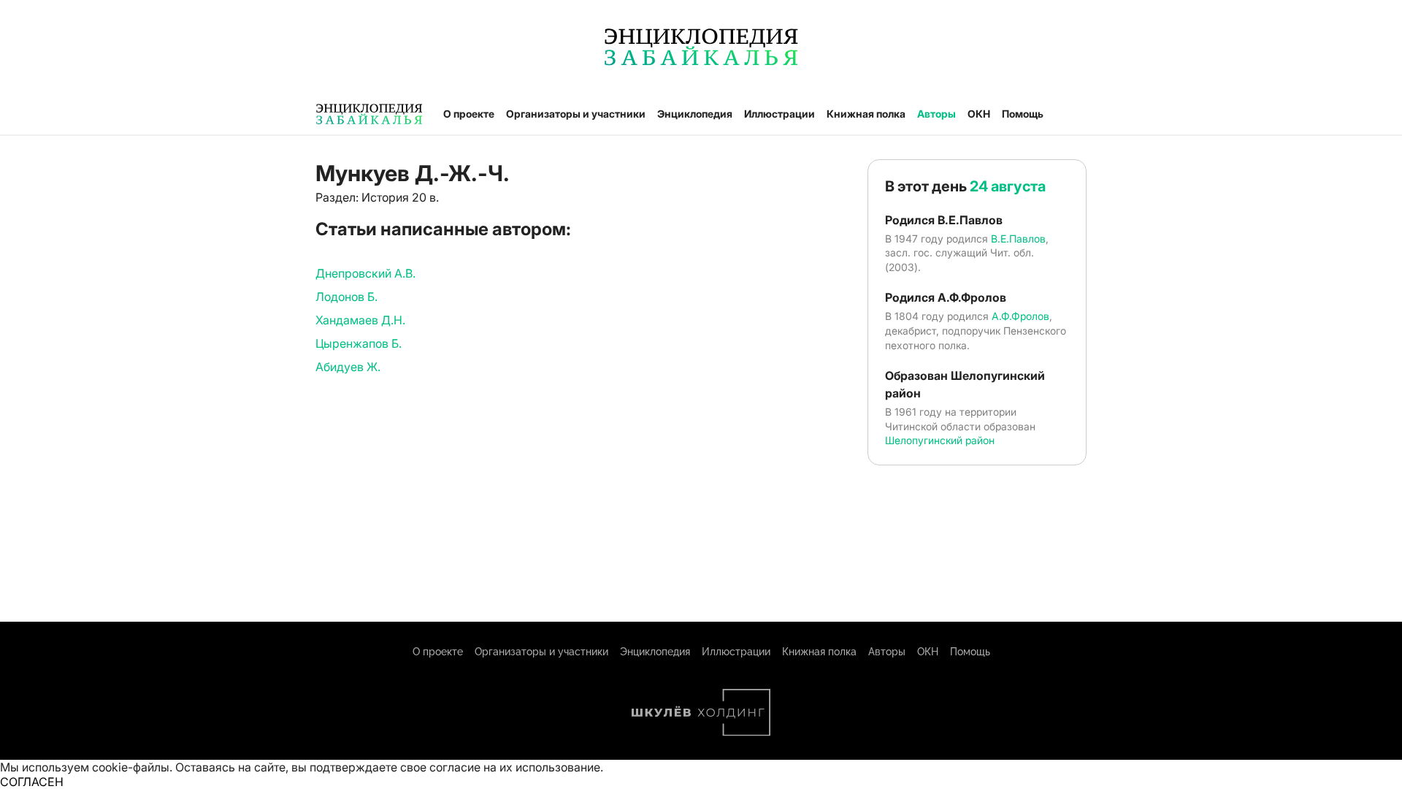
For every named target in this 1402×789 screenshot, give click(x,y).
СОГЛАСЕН (32, 781)
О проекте (468, 113)
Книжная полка (866, 113)
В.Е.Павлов (1018, 238)
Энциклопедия (694, 113)
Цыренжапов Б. (358, 343)
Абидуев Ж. (347, 366)
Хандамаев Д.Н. (360, 320)
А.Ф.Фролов (1020, 316)
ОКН (979, 113)
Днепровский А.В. (365, 273)
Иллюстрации (779, 113)
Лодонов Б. (346, 296)
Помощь (1022, 113)
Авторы (936, 113)
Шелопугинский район (940, 440)
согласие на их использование (514, 767)
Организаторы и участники (576, 113)
